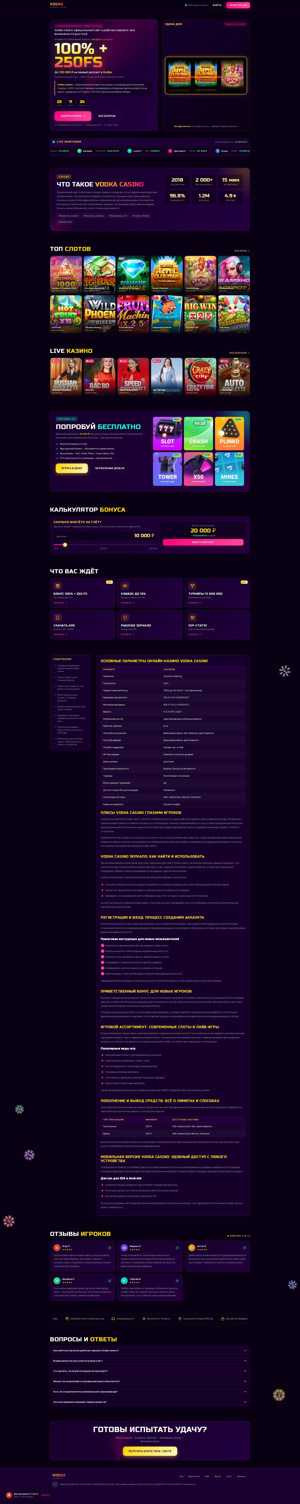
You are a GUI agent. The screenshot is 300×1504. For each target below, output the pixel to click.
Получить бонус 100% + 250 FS (150, 1451)
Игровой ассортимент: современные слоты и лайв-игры (71, 718)
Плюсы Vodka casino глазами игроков (67, 679)
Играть (49, 1494)
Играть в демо (71, 468)
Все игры (241, 250)
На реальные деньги (109, 468)
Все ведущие (238, 352)
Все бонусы (107, 116)
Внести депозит (203, 542)
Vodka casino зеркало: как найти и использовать (70, 687)
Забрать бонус (71, 116)
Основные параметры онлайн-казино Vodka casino (68, 668)
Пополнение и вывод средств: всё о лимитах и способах (70, 730)
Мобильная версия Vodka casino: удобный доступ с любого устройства (70, 741)
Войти (217, 5)
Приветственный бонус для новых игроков (71, 708)
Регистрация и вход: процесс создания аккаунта (67, 697)
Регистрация (238, 5)
